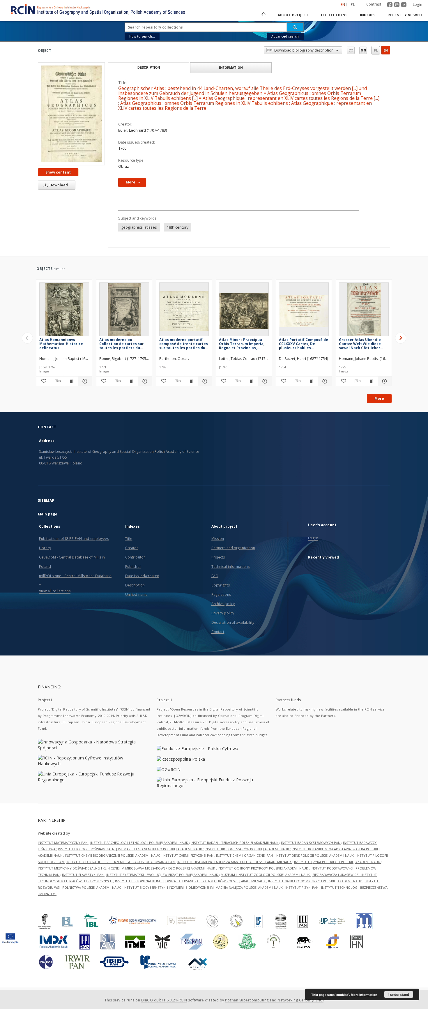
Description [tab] (148, 68)
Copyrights (220, 585)
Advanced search (285, 36)
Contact (217, 631)
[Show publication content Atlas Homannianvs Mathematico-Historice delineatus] (71, 381)
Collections (334, 15)
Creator (131, 547)
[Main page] (263, 15)
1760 (122, 148)
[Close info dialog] (363, 50)
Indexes (368, 15)
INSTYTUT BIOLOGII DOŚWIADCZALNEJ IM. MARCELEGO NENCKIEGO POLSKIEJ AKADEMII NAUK (130, 849)
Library (45, 547)
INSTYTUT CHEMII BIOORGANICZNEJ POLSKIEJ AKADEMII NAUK (113, 855)
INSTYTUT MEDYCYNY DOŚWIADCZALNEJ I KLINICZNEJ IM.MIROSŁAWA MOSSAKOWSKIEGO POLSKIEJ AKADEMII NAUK (127, 868)
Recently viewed (405, 15)
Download (58, 185)
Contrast (373, 4)
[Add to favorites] (351, 50)
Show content (58, 172)
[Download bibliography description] (57, 381)
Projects (218, 557)
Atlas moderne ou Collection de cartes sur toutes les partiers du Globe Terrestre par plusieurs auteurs (121, 343)
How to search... (142, 36)
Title (128, 538)
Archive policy (223, 603)
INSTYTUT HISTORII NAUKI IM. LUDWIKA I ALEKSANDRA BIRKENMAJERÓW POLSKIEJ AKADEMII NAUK (190, 881)
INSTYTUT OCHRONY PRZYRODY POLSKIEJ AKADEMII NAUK (263, 868)
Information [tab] (231, 67)
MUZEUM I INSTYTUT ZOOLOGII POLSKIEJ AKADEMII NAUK (266, 874)
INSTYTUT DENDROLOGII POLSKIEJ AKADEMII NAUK (315, 855)
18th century (177, 227)
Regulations (221, 594)
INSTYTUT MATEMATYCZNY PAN (63, 842)
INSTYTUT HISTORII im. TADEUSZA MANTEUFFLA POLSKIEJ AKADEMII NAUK (234, 862)
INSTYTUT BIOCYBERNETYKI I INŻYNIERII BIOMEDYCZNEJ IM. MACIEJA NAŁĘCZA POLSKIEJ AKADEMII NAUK (203, 887)
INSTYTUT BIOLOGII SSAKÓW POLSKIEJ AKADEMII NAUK (247, 849)
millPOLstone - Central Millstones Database (75, 575)
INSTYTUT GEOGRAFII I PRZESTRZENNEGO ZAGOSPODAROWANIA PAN (121, 862)
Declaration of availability (232, 622)
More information (364, 994)
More (379, 398)
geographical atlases (139, 227)
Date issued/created (142, 575)
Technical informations (230, 566)
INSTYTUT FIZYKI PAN (302, 887)
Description (135, 585)
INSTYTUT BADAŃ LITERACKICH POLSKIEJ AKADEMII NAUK (235, 842)
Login (417, 4)
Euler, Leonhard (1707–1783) (142, 130)
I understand (398, 994)
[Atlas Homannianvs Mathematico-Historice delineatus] (64, 311)
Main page (47, 514)
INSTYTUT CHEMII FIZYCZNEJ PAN (188, 855)
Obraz (123, 166)
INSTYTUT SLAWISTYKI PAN (83, 874)
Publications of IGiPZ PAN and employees (74, 538)
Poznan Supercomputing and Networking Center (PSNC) (274, 1000)
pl (353, 4)
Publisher (133, 566)
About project (293, 15)
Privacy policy (222, 613)
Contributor (135, 557)
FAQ (214, 575)
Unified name (136, 594)
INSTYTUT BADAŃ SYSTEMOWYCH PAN (311, 842)
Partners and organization (233, 547)
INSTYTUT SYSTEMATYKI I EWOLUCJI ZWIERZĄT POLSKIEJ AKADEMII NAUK (162, 874)
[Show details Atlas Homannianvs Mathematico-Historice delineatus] (84, 381)
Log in (313, 538)
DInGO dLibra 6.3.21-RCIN (164, 1000)
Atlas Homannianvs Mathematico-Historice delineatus (61, 343)
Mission (217, 538)
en (385, 50)
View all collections (54, 591)
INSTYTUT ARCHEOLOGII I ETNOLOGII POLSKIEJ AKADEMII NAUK (139, 842)
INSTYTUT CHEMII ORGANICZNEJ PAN (245, 855)
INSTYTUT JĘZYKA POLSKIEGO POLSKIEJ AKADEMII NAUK (337, 862)
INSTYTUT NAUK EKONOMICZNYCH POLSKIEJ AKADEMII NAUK (315, 881)
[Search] (295, 27)
